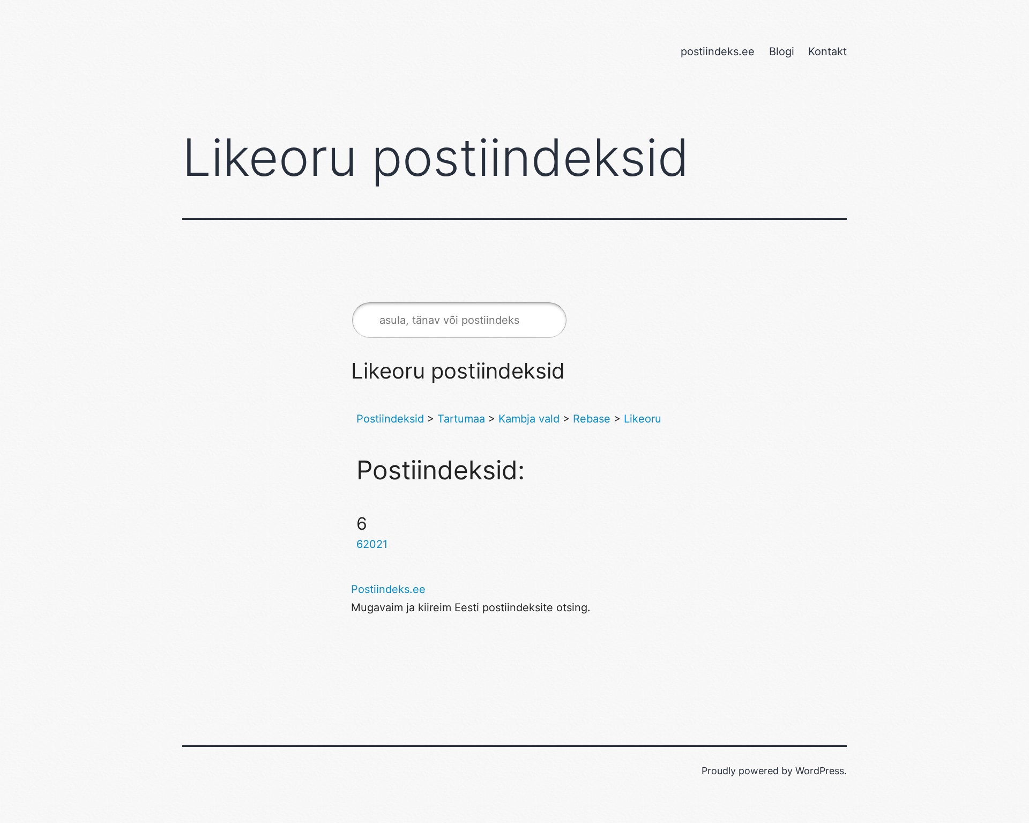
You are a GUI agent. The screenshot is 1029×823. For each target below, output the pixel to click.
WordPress (819, 770)
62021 (371, 544)
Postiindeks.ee (388, 589)
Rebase (591, 418)
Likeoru (642, 418)
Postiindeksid (390, 418)
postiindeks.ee (718, 51)
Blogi (781, 51)
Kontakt (827, 51)
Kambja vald (529, 418)
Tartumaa (461, 418)
